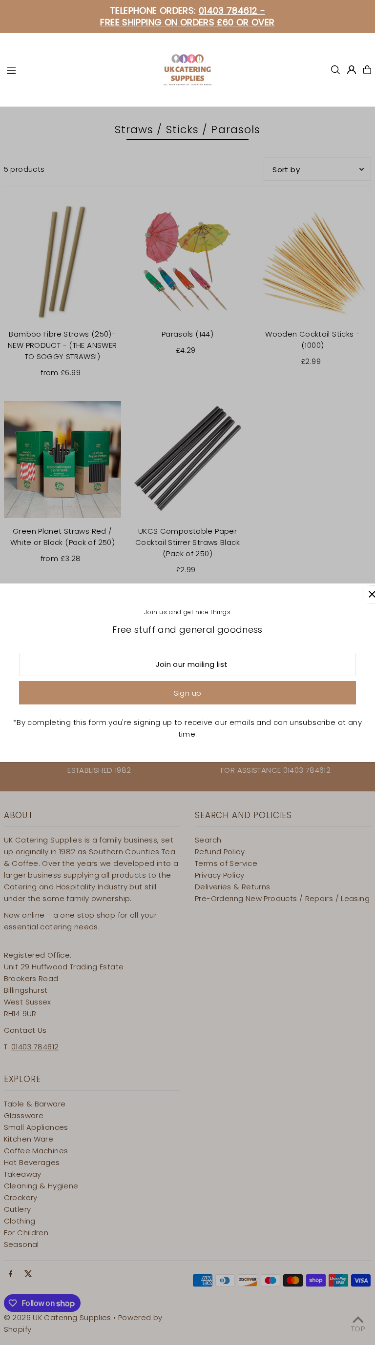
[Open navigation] (80, 69)
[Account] (351, 69)
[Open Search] (335, 69)
